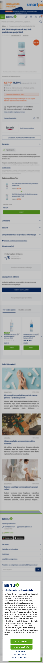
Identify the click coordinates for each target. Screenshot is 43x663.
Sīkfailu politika (20, 651)
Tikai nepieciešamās (21, 647)
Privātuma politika (21, 654)
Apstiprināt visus (21, 641)
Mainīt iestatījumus (19, 657)
